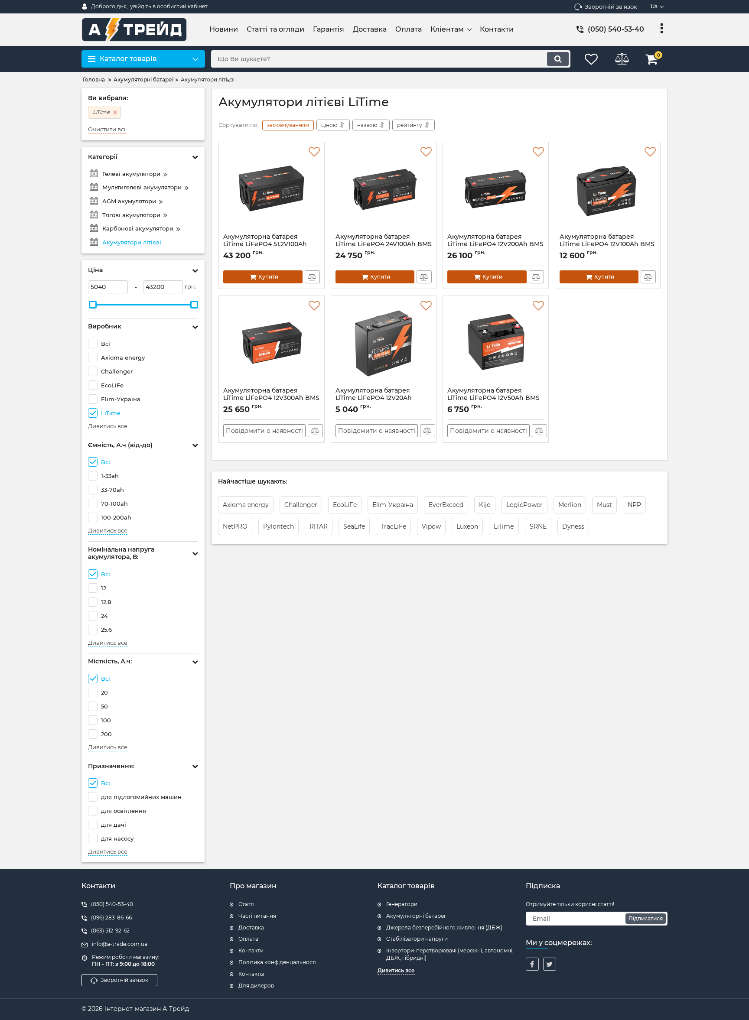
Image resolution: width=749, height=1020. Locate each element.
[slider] (93, 305)
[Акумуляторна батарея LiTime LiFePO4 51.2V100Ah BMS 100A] (271, 189)
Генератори (401, 904)
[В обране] (314, 152)
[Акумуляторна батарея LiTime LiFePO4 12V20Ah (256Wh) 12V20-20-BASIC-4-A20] (383, 343)
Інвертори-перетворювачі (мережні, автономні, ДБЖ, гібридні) (450, 954)
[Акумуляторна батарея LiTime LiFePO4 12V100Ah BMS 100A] (608, 189)
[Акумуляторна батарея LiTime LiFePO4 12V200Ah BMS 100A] (495, 189)
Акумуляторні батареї (415, 916)
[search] (558, 59)
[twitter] (549, 964)
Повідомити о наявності (264, 431)
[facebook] (532, 964)
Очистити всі (107, 129)
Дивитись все (107, 426)
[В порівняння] (312, 276)
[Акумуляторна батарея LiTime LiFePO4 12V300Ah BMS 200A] (271, 343)
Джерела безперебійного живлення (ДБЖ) (444, 927)
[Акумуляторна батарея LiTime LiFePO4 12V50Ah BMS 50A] (495, 343)
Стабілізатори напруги (417, 939)
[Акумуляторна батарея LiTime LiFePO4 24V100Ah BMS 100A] (383, 189)
